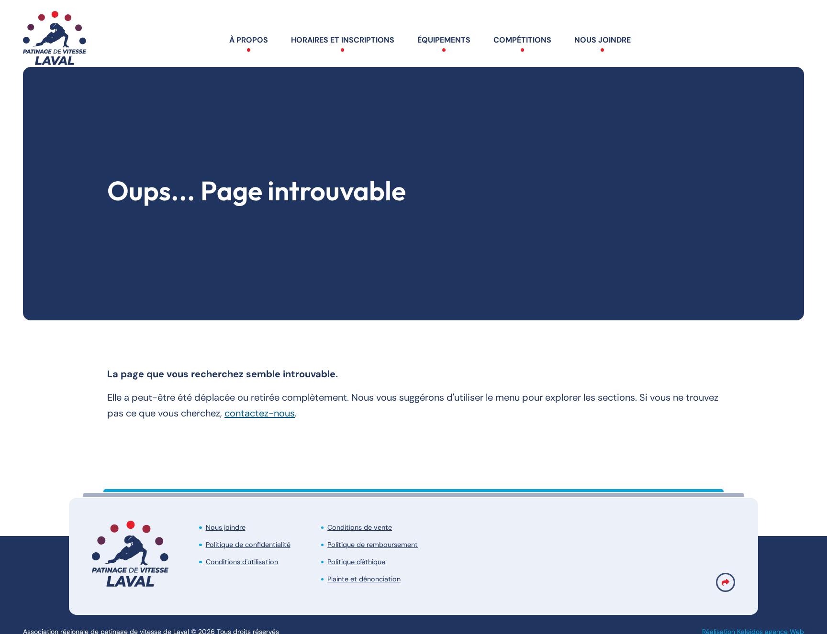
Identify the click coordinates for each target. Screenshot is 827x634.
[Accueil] (54, 40)
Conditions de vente (359, 527)
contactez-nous (259, 413)
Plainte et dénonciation (364, 579)
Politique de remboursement (372, 544)
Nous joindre (226, 527)
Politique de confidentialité (248, 544)
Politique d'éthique (356, 561)
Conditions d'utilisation (242, 561)
